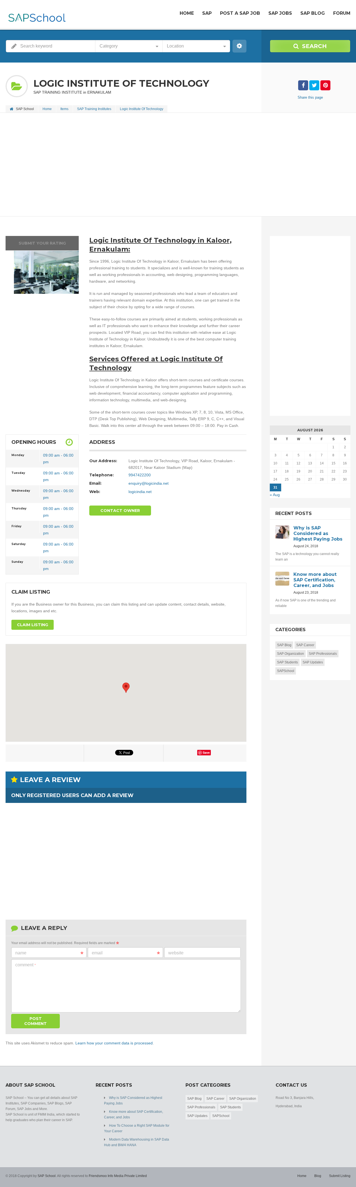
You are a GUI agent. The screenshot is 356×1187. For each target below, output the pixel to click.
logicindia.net (140, 491)
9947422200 (139, 475)
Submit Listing (339, 1176)
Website (176, 952)
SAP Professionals (323, 654)
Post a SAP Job (240, 13)
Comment (25, 964)
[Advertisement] (172, 165)
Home (187, 13)
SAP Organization (290, 654)
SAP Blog (312, 13)
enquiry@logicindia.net (148, 483)
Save (206, 752)
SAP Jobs (280, 13)
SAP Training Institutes (94, 109)
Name (20, 952)
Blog (317, 1176)
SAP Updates (313, 662)
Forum (341, 13)
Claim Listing (32, 624)
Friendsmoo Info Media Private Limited (118, 1176)
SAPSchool (285, 671)
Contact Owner (120, 510)
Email (97, 952)
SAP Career (305, 645)
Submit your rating (42, 243)
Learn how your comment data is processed (114, 1043)
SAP (207, 13)
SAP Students (287, 662)
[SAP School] (37, 14)
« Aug (275, 494)
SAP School (47, 1176)
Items (64, 109)
